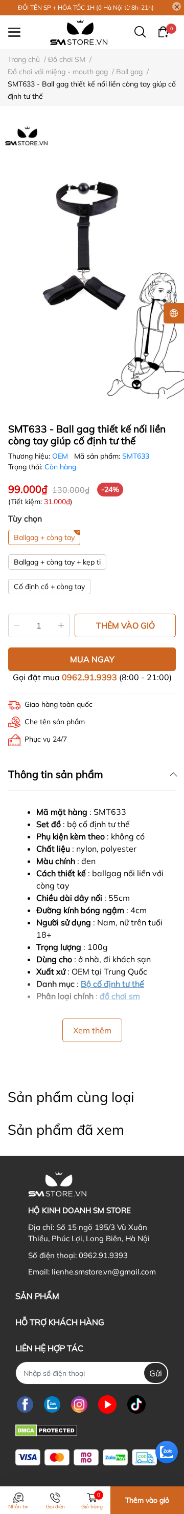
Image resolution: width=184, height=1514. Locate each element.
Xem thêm (92, 1030)
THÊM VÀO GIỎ (125, 625)
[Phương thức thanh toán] (86, 1457)
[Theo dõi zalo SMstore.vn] (52, 1404)
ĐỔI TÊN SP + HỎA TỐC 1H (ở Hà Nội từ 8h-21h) (86, 7)
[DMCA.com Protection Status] (46, 1429)
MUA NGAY (92, 659)
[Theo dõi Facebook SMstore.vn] (25, 1404)
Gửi (155, 1373)
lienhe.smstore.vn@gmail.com (104, 1272)
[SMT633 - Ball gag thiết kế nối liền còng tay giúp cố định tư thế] (92, 260)
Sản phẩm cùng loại (71, 1097)
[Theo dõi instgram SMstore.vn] (79, 1404)
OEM (61, 456)
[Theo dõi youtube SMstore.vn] (107, 1404)
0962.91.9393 (89, 677)
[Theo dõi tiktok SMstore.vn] (136, 1404)
